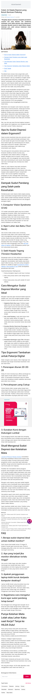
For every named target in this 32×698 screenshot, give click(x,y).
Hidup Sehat (4, 15)
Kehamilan (4, 689)
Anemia (23, 689)
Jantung (17, 686)
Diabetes (11, 686)
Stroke (22, 686)
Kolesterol (10, 689)
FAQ (5, 71)
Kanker (3, 692)
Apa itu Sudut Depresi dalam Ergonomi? (15, 54)
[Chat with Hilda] (29, 521)
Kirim (27, 676)
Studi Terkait (7, 68)
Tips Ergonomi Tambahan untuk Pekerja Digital (17, 66)
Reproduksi (9, 692)
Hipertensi (17, 689)
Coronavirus (5, 686)
